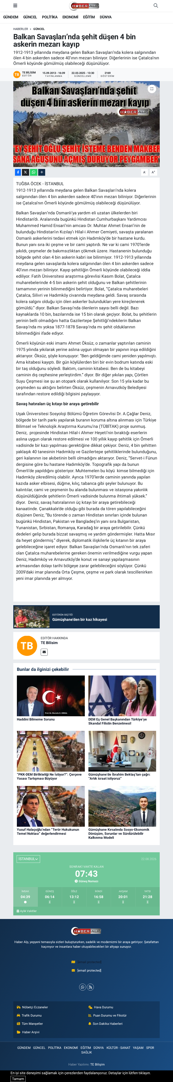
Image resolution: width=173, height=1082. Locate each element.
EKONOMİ (70, 17)
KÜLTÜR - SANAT (118, 1048)
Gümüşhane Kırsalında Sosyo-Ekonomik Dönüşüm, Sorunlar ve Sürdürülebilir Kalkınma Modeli (118, 834)
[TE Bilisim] (27, 645)
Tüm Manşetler (32, 1024)
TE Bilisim (49, 642)
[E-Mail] (44, 652)
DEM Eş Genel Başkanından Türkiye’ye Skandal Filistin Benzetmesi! (117, 721)
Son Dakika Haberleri (108, 1024)
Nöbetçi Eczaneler (35, 1007)
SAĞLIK (86, 1052)
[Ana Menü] (15, 6)
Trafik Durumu (32, 1015)
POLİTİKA (49, 17)
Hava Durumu (103, 1007)
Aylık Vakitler (28, 911)
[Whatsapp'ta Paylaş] (33, 172)
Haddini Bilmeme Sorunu (36, 719)
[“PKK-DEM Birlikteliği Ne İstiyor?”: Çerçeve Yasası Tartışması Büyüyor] (51, 751)
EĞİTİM (89, 17)
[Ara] (156, 6)
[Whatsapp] (82, 987)
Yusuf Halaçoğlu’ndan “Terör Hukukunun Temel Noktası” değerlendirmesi (48, 832)
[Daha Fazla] (41, 172)
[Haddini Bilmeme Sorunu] (51, 695)
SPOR (150, 1048)
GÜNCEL (30, 17)
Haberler (20, 29)
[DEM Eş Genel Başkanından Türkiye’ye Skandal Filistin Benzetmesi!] (122, 695)
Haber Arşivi (30, 1032)
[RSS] (90, 987)
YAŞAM (138, 1048)
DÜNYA (106, 17)
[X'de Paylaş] (25, 172)
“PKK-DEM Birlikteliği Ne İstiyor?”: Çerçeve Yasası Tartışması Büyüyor (49, 776)
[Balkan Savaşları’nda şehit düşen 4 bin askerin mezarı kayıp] (86, 124)
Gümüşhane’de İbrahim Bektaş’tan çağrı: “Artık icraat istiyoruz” (119, 776)
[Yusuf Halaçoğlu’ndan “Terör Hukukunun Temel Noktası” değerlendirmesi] (51, 806)
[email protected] (89, 962)
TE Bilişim (97, 1064)
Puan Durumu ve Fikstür (110, 1015)
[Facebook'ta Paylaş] (18, 172)
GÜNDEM (10, 17)
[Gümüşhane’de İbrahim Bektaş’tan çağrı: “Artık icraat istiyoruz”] (122, 751)
